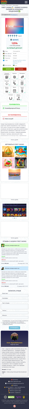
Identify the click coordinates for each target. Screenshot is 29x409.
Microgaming (16, 60)
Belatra (20, 60)
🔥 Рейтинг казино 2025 (14, 390)
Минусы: (4, 315)
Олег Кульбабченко (14, 343)
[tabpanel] (14, 210)
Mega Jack (15, 61)
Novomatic (15, 63)
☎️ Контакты (14, 379)
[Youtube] (14, 406)
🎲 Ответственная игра (14, 381)
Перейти (8, 69)
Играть (8, 150)
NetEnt (24, 60)
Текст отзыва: (6, 303)
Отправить (14, 327)
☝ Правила (14, 385)
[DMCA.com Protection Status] (11, 397)
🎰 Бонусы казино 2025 (14, 389)
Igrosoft (19, 61)
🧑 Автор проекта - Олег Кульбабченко (14, 387)
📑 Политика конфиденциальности (14, 383)
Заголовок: (5, 298)
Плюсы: (4, 310)
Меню (26, 2)
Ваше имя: (5, 293)
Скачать (20, 69)
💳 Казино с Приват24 (14, 392)
